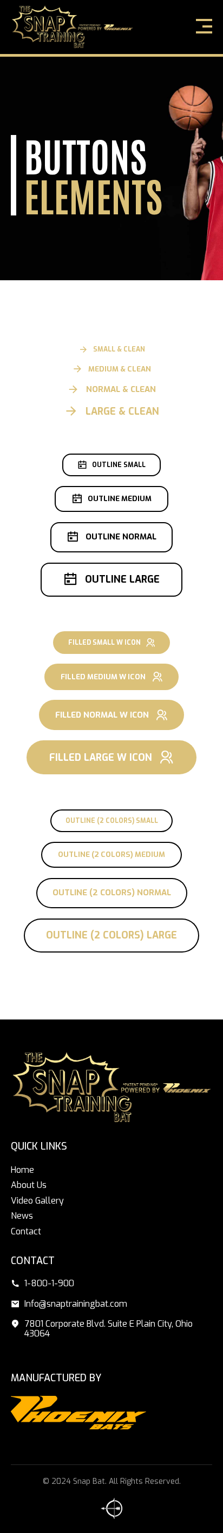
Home (22, 1170)
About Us (29, 1185)
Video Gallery (37, 1200)
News (22, 1215)
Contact (26, 1231)
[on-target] (111, 1508)
